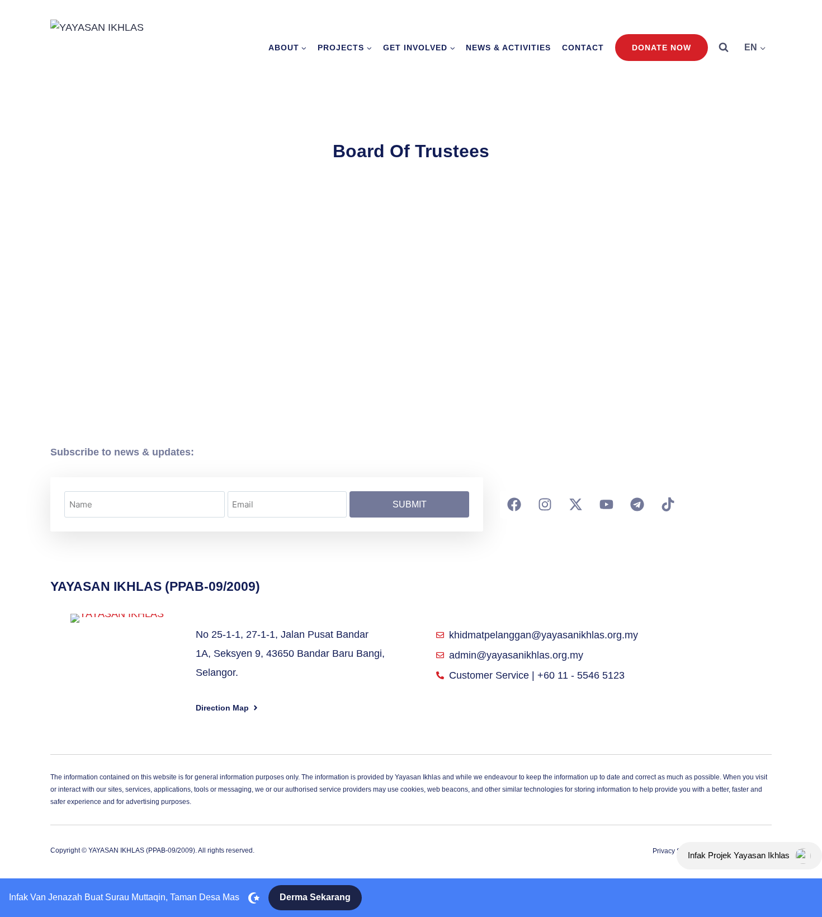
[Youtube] (606, 505)
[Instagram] (545, 505)
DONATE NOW (661, 47)
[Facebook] (514, 505)
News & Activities (508, 47)
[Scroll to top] (794, 830)
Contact (583, 47)
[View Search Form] (724, 47)
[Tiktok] (668, 505)
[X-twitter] (575, 505)
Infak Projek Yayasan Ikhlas (739, 855)
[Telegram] (637, 505)
